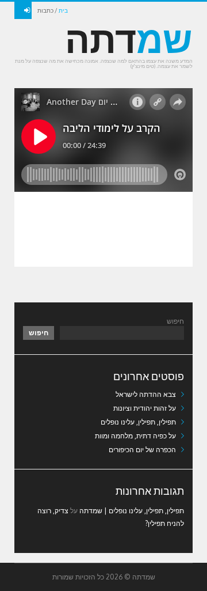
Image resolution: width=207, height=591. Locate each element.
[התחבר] (23, 10)
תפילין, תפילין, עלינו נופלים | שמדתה (131, 510)
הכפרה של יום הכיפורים (142, 449)
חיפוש (175, 321)
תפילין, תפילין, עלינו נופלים (138, 422)
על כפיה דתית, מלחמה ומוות (135, 435)
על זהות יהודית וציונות (144, 408)
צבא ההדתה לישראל (146, 394)
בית (63, 10)
